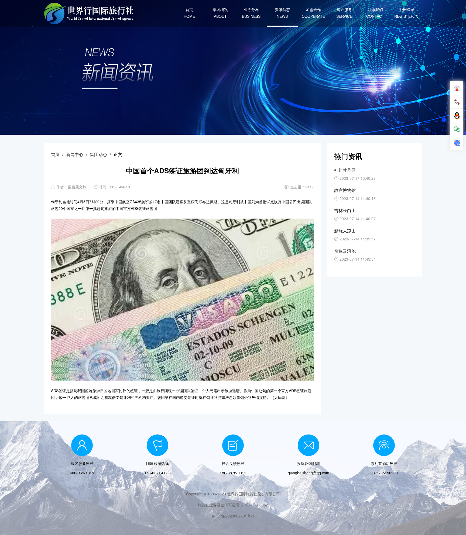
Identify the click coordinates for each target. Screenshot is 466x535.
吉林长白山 (345, 210)
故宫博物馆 (345, 190)
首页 (55, 154)
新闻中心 (74, 154)
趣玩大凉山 (345, 230)
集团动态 (98, 154)
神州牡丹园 (345, 170)
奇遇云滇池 (345, 251)
